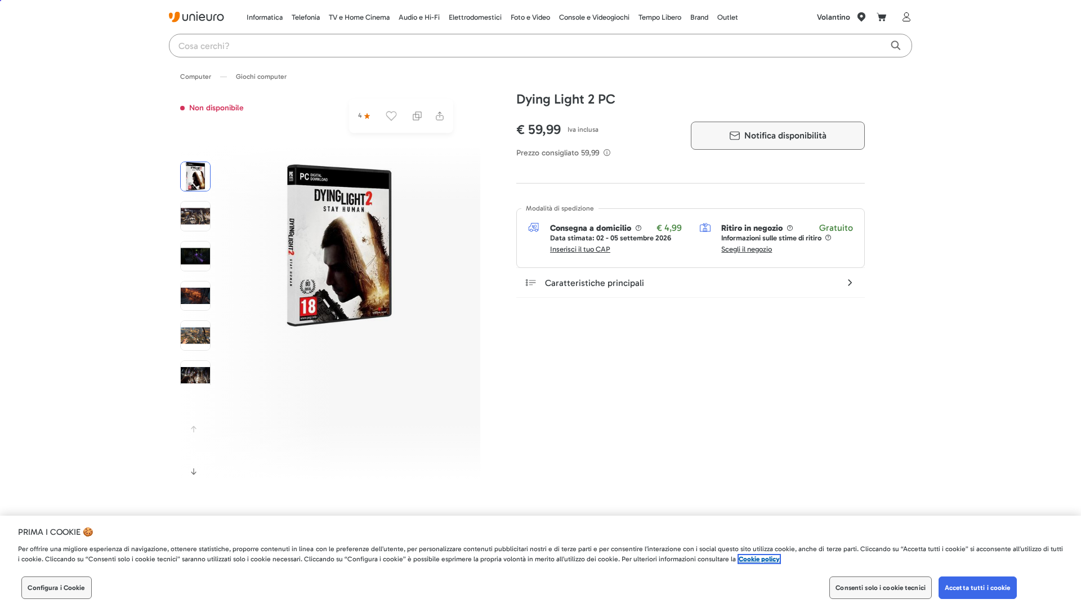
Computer (195, 77)
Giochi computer (261, 77)
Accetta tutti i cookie (978, 588)
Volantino (833, 17)
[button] (339, 245)
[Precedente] (194, 429)
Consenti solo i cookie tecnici (881, 588)
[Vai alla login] (904, 17)
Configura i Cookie (56, 588)
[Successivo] (194, 472)
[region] (540, 562)
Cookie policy (759, 559)
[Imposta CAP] (861, 17)
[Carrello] (881, 17)
